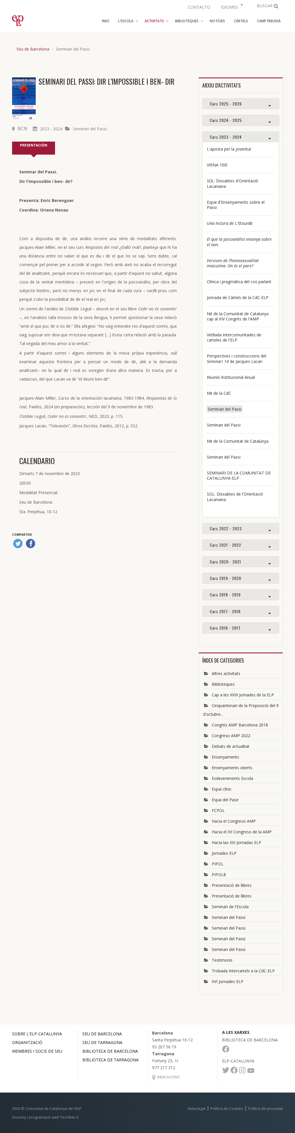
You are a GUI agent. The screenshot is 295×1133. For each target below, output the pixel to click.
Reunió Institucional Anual (231, 377)
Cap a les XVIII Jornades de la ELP (243, 695)
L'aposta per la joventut (229, 149)
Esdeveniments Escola (232, 778)
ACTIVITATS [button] (154, 20)
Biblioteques (223, 684)
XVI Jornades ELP (227, 981)
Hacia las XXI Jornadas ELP (236, 842)
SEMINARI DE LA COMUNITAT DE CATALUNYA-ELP (239, 475)
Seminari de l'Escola (230, 906)
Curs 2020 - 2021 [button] (225, 561)
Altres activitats (226, 673)
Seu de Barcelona (32, 49)
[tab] (241, 104)
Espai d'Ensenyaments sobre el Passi (235, 204)
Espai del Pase (225, 799)
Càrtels (241, 20)
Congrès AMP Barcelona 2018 (240, 725)
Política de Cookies (226, 1108)
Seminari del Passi (90, 128)
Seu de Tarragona (102, 1042)
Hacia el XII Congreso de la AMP (242, 832)
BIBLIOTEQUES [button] (186, 20)
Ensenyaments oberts (232, 767)
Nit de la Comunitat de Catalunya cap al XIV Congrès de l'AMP (237, 316)
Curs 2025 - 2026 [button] (226, 103)
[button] (231, 6)
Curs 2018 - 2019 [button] (225, 594)
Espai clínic (222, 789)
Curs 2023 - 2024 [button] (226, 137)
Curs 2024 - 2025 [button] (226, 120)
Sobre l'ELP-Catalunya (37, 1033)
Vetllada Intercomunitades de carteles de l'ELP (234, 337)
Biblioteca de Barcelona (110, 1051)
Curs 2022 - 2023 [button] (226, 528)
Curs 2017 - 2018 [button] (225, 611)
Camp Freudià (269, 20)
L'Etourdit (230, 223)
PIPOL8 (219, 874)
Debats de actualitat (230, 746)
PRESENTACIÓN (33, 145)
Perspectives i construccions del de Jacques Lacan (236, 358)
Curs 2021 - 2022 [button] (225, 545)
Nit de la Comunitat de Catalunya (237, 441)
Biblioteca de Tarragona (110, 1059)
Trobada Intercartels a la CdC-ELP (243, 970)
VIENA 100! (217, 165)
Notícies (217, 20)
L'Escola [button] (125, 20)
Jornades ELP (224, 853)
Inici (105, 20)
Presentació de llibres (231, 885)
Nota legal (196, 1108)
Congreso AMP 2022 (231, 735)
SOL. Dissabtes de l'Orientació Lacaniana (235, 496)
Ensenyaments (225, 757)
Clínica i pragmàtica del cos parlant (239, 281)
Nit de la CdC (219, 393)
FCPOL (218, 810)
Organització (27, 1042)
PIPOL (218, 864)
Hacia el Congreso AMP (234, 821)
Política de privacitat (265, 1108)
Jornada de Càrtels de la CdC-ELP (237, 297)
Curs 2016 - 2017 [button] (225, 628)
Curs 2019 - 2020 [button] (225, 578)
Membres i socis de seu (37, 1051)
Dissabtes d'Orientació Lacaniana (232, 183)
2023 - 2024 (51, 128)
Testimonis (222, 960)
